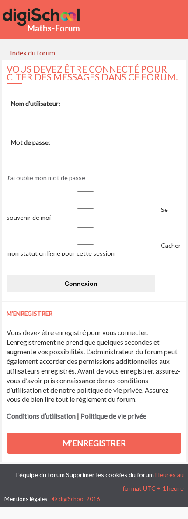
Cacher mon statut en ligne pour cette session (94, 249)
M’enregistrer (94, 443)
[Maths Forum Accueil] (47, 19)
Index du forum (32, 52)
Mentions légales (25, 498)
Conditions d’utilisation (41, 416)
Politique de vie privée (113, 416)
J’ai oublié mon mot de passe (46, 177)
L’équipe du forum (40, 474)
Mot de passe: (30, 142)
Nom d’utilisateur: (35, 103)
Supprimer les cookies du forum (110, 474)
